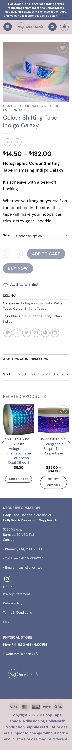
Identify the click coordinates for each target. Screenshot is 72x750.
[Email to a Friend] (36, 332)
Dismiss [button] (63, 15)
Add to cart (46, 253)
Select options (53, 482)
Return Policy (12, 603)
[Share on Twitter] (26, 332)
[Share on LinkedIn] (54, 332)
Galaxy (57, 316)
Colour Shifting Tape (34, 316)
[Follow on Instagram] (7, 579)
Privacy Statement (16, 594)
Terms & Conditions (17, 612)
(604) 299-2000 (29, 549)
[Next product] (8, 142)
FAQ (6, 622)
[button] (7, 26)
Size (6, 235)
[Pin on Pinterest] (45, 332)
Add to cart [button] (18, 479)
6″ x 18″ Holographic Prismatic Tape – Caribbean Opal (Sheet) (18, 453)
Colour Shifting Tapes (29, 308)
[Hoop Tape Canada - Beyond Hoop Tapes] (30, 26)
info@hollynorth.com (30, 567)
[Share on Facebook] (17, 332)
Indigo (7, 321)
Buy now (18, 268)
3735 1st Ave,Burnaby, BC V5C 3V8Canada (18, 534)
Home (8, 106)
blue (14, 316)
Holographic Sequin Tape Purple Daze (54, 448)
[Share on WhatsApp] (7, 332)
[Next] (68, 450)
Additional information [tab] (26, 359)
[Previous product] (18, 142)
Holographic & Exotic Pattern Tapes (31, 108)
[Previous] (3, 450)
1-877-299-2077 (32, 558)
